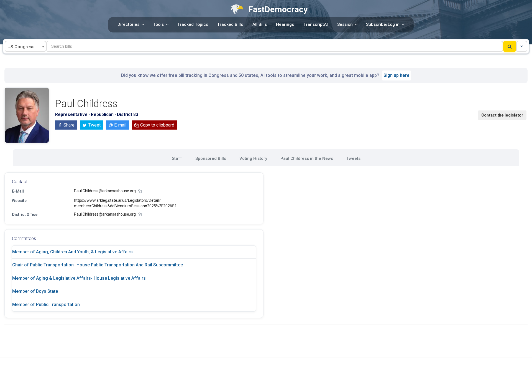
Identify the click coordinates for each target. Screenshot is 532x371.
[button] (521, 46)
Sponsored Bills (210, 158)
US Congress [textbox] (21, 46)
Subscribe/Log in (383, 24)
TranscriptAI (315, 24)
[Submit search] (509, 46)
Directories (128, 24)
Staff (177, 158)
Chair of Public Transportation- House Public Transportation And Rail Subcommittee (97, 264)
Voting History (253, 158)
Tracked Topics (192, 24)
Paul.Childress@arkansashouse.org (105, 191)
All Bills (259, 24)
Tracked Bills (230, 24)
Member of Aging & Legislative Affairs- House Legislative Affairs (79, 278)
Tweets (353, 158)
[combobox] (25, 46)
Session (345, 24)
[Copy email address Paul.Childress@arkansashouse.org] (139, 191)
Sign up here (396, 75)
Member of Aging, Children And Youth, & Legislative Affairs (72, 251)
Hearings (285, 24)
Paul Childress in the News (306, 158)
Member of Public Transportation (46, 304)
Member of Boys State (35, 291)
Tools (158, 24)
